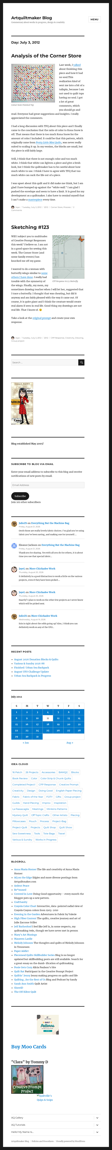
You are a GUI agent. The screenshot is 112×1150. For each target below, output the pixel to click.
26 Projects (32, 772)
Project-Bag (59, 821)
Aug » (69, 742)
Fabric (16, 796)
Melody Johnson (23, 942)
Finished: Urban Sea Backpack (31, 667)
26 (58, 730)
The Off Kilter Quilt (25, 991)
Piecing (75, 815)
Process (67, 207)
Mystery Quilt (20, 815)
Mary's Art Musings (25, 934)
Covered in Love (23, 893)
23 (27, 730)
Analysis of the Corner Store (46, 56)
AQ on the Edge (23, 877)
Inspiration (60, 803)
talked (77, 64)
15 (16, 724)
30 (27, 736)
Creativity (69, 338)
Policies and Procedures (43, 1141)
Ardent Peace (21, 885)
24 (37, 730)
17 (37, 724)
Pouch (33, 821)
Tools (37, 833)
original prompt (42, 318)
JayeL (22, 568)
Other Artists (59, 815)
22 (16, 730)
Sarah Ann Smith (24, 983)
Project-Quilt (19, 827)
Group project (17, 341)
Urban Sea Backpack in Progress (32, 675)
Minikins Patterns (57, 809)
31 (37, 736)
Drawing (79, 338)
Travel (61, 833)
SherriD (18, 987)
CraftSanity (20, 902)
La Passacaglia (20, 809)
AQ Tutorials (18, 1124)
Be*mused (20, 889)
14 (79, 718)
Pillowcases (19, 821)
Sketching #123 (30, 227)
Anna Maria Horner (25, 869)
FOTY (49, 796)
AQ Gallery (17, 1117)
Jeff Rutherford (23, 926)
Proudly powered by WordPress (70, 1141)
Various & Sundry (22, 839)
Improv (46, 803)
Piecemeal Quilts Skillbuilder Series (34, 955)
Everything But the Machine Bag (50, 523)
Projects (35, 827)
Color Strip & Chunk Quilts (56, 778)
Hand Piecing (31, 803)
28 (79, 730)
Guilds (16, 803)
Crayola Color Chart (25, 906)
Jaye (17, 207)
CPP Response (57, 338)
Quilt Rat (19, 971)
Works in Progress (45, 839)
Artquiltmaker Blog (31, 17)
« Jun (26, 742)
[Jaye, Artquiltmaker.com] (48, 403)
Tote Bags (49, 833)
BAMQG (63, 772)
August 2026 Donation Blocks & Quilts (36, 659)
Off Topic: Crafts (40, 815)
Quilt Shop (49, 827)
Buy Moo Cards (28, 1047)
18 (48, 724)
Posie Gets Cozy (23, 967)
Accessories (48, 772)
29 (16, 736)
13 (69, 718)
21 (79, 724)
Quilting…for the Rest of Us (30, 979)
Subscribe (20, 496)
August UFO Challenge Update (31, 671)
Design (31, 790)
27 (68, 730)
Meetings (37, 809)
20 (68, 724)
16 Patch (17, 772)
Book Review (20, 778)
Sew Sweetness (21, 833)
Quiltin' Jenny (22, 975)
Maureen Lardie (23, 938)
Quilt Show (65, 827)
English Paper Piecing (69, 790)
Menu (95, 19)
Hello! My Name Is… (22, 1132)
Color (34, 778)
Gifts (58, 796)
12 (58, 718)
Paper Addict (21, 951)
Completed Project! (23, 784)
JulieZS (23, 523)
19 (58, 724)
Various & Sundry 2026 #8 (29, 663)
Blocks (75, 772)
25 (47, 730)
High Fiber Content (25, 918)
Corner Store (57, 207)
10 (37, 718)
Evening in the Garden (27, 914)
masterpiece (35, 199)
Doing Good (46, 790)
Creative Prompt (69, 784)
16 (27, 724)
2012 (46, 207)
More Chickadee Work (42, 568)
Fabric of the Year (33, 796)
